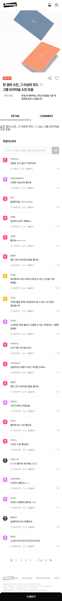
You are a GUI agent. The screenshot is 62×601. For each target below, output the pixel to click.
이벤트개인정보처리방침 (43, 578)
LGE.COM (15, 578)
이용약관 (56, 578)
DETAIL (15, 116)
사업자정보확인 (8, 590)
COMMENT (46, 116)
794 (40, 560)
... (35, 560)
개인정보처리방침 (27, 578)
